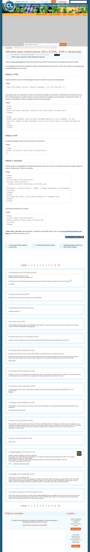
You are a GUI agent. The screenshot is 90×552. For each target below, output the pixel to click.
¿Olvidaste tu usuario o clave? (21, 1)
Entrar (53, 1)
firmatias (13, 474)
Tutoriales (35, 5)
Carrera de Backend (17, 62)
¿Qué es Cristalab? (55, 14)
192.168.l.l (24, 326)
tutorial (13, 66)
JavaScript (21, 166)
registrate (62, 2)
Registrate (75, 546)
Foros (22, 5)
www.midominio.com (43, 495)
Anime (78, 14)
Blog (28, 5)
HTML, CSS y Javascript (19, 57)
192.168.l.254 (31, 326)
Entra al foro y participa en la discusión (35, 525)
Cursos (44, 5)
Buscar (63, 44)
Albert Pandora (15, 452)
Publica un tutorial (41, 14)
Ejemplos (71, 14)
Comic (65, 5)
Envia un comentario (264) (74, 237)
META (31, 80)
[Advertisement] (45, 30)
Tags (64, 14)
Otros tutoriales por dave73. (36, 57)
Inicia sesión (76, 529)
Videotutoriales (54, 5)
